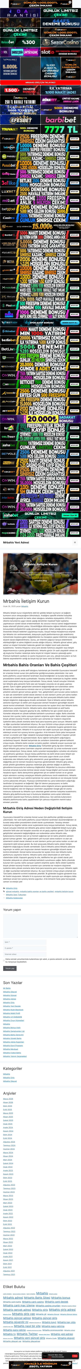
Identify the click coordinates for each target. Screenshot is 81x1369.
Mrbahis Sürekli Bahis (12, 1038)
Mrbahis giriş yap (23, 1314)
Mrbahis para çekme (14, 1330)
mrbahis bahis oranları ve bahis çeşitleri (37, 891)
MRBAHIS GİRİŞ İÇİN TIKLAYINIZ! (41, 82)
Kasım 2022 (8, 1217)
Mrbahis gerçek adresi (17, 1309)
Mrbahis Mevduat (10, 1049)
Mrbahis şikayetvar (31, 1341)
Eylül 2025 (7, 1110)
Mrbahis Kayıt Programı (13, 1046)
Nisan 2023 (8, 1199)
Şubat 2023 (8, 1206)
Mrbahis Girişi (7, 1314)
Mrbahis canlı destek (56, 1301)
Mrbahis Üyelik (51, 1338)
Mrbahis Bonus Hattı (11, 1028)
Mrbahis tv (9, 1334)
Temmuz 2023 (9, 1188)
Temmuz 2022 (9, 1231)
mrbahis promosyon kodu (34, 1330)
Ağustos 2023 (9, 1185)
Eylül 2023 (7, 1181)
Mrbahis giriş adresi (62, 1309)
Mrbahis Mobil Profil (11, 1013)
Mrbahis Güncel (9, 995)
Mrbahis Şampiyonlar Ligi (13, 1031)
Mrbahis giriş (40, 1309)
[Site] (40, 138)
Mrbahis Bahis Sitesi (37, 1297)
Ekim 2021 (7, 1264)
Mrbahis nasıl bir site (27, 1326)
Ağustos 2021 (9, 1271)
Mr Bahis (7, 988)
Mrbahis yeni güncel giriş (29, 1337)
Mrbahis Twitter (27, 1334)
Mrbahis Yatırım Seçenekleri (15, 1056)
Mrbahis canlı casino (33, 1301)
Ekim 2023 (7, 1178)
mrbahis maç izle (8, 1326)
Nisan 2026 (8, 1102)
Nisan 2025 (8, 1117)
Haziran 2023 (9, 1192)
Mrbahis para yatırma (53, 1326)
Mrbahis (6, 1024)
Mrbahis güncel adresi (17, 1318)
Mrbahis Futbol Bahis (12, 1053)
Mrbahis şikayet (66, 1338)
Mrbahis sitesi (69, 1330)
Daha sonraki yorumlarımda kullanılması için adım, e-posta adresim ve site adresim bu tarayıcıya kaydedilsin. (40, 960)
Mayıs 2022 (8, 1239)
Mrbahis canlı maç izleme (19, 1305)
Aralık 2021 (8, 1257)
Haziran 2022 (9, 1235)
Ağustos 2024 (9, 1142)
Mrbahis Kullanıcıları (14, 898)
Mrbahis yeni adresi (62, 1334)
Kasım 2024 (8, 1131)
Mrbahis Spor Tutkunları (16, 895)
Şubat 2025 (8, 1120)
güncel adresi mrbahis (19, 1294)
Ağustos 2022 (9, 1228)
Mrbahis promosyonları (53, 1330)
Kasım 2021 (8, 1260)
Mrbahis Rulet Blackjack (13, 1010)
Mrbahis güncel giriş (44, 1318)
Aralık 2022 (8, 1214)
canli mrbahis (7, 1294)
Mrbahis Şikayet (10, 992)
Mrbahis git (41, 1314)
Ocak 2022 (7, 1253)
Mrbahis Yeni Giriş (8, 1338)
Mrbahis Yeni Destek (12, 1006)
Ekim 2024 (7, 1135)
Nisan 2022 (8, 1242)
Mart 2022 (7, 1246)
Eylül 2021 (7, 1267)
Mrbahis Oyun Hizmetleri (13, 1020)
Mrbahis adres (53, 1294)
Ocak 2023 (7, 1210)
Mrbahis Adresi (9, 999)
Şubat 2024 (8, 1163)
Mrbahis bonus (60, 1297)
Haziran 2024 (9, 1149)
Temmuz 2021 (9, 1274)
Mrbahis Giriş (11, 888)
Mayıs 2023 (8, 1196)
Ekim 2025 (7, 1106)
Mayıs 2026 (8, 1099)
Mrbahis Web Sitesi (44, 1334)
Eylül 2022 (7, 1224)
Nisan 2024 (8, 1156)
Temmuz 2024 (9, 1145)
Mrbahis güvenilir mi (15, 1322)
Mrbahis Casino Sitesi (68, 1306)
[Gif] (40, 226)
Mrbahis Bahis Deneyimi (13, 1035)
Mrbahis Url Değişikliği (12, 1017)
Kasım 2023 (8, 1174)
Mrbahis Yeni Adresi (16, 542)
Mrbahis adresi (13, 1297)
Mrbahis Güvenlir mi (35, 1322)
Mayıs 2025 (8, 1113)
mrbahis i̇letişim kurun (64, 891)
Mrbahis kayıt (49, 1322)
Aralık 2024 (8, 1127)
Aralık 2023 (8, 1170)
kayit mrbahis (31, 1294)
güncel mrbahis (12, 891)
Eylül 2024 (7, 1138)
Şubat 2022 (8, 1249)
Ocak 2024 (7, 1167)
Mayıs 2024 (8, 1153)
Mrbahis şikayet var (12, 1341)
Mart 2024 (7, 1160)
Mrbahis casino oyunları (48, 1305)
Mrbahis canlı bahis (12, 1302)
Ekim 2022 (7, 1221)
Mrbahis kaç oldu (66, 1322)
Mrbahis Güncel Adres (68, 1314)
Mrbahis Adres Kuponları (13, 1042)
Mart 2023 (7, 1203)
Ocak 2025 (7, 1124)
